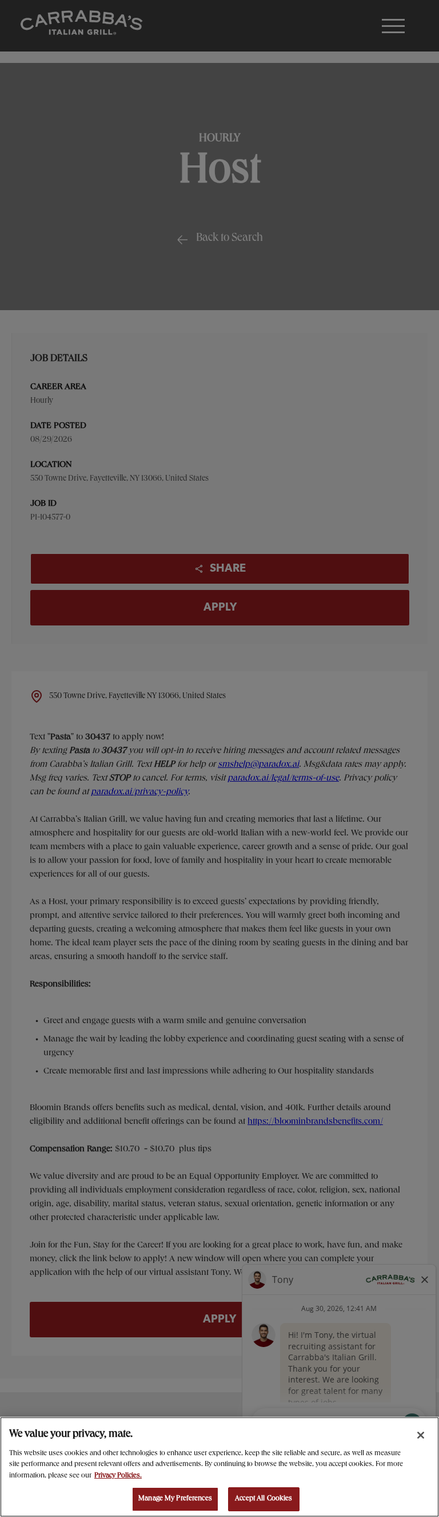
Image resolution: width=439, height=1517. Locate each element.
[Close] (420, 1435)
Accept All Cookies (263, 1499)
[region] (219, 1467)
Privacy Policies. (118, 1476)
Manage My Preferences (175, 1499)
